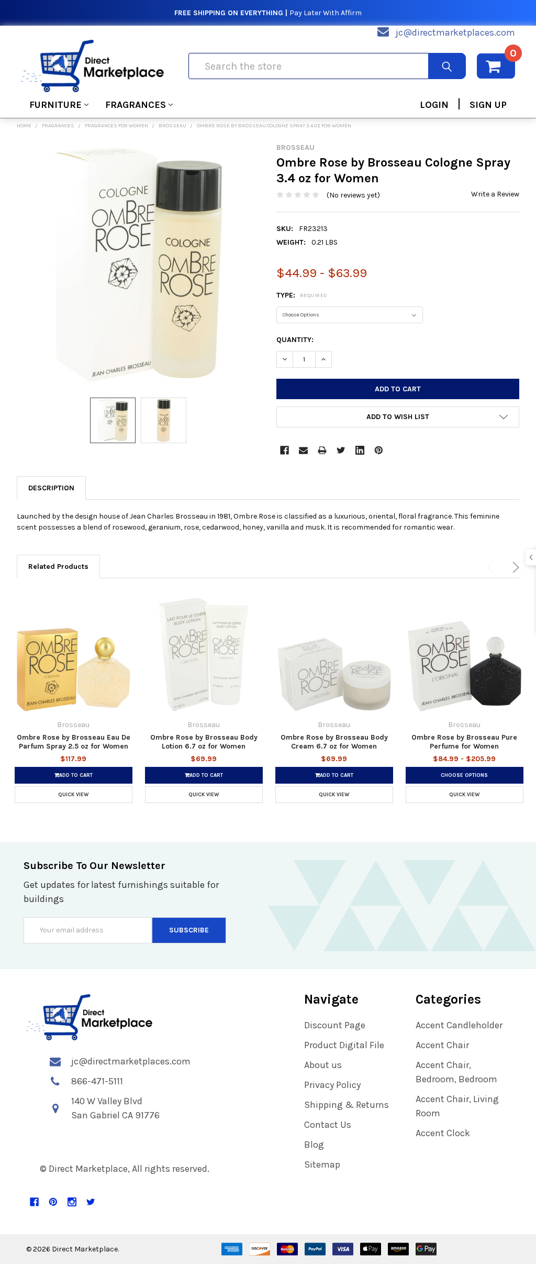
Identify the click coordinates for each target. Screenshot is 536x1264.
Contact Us (327, 1124)
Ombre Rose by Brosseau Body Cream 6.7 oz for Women (334, 742)
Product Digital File (344, 1045)
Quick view (73, 795)
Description (51, 487)
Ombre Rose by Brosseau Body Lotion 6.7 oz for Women (204, 742)
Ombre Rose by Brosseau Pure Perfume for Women (464, 742)
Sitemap (322, 1164)
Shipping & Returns (346, 1105)
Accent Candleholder (459, 1025)
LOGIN (434, 105)
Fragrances (135, 105)
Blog (314, 1144)
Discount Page (334, 1025)
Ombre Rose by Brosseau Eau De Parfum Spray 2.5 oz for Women (73, 742)
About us (323, 1065)
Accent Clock (443, 1133)
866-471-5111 (97, 1081)
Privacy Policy (332, 1085)
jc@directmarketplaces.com (455, 32)
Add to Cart (76, 775)
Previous (492, 567)
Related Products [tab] (58, 566)
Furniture (55, 105)
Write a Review (495, 194)
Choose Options (464, 775)
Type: (302, 295)
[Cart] (496, 66)
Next (514, 567)
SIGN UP (488, 105)
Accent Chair (442, 1045)
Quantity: (295, 339)
